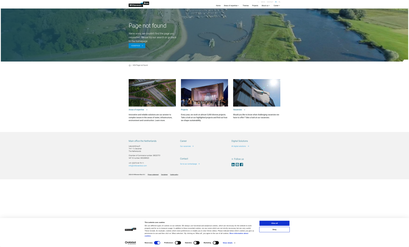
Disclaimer (164, 174)
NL (279, 2)
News (263, 2)
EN (276, 2)
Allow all (274, 223)
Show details (228, 243)
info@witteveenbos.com (138, 166)
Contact (270, 2)
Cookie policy (174, 174)
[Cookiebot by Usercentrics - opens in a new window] (130, 242)
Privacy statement (153, 174)
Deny (274, 229)
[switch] (178, 242)
